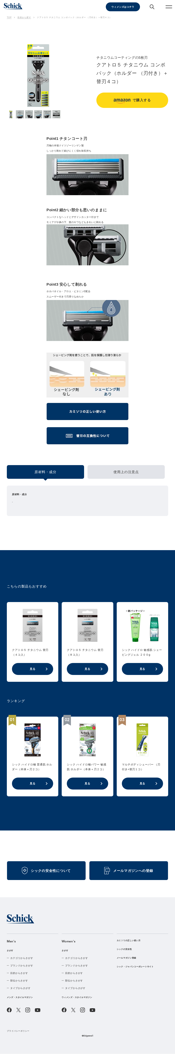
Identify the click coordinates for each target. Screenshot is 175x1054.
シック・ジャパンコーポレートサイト (135, 966)
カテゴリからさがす (21, 958)
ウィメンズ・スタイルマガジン (77, 997)
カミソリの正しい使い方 (129, 940)
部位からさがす (19, 980)
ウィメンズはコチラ (122, 6)
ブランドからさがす (21, 965)
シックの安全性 (124, 949)
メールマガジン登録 (126, 958)
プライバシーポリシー (18, 1031)
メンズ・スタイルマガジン (20, 997)
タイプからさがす (20, 988)
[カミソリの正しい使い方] (87, 412)
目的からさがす (19, 973)
